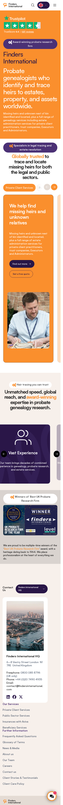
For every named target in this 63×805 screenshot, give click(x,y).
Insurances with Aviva (15, 721)
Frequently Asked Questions (20, 736)
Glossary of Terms (14, 742)
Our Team (9, 760)
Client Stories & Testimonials (20, 777)
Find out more (20, 263)
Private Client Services (19, 187)
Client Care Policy (13, 783)
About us (8, 754)
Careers (7, 765)
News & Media (11, 748)
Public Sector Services (16, 715)
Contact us (9, 771)
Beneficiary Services (15, 727)
